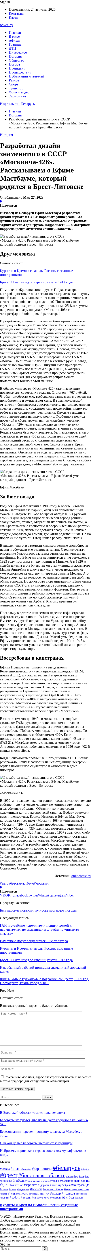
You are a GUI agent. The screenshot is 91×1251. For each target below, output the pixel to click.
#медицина (23, 1189)
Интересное (18, 52)
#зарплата (30, 1185)
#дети (4, 1185)
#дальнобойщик (70, 1180)
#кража (4, 1189)
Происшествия (20, 72)
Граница (15, 44)
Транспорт (17, 88)
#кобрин (65, 1185)
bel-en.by (6, 25)
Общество (16, 60)
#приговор (81, 1193)
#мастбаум (26, 883)
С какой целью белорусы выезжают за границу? (36, 1143)
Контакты (16, 13)
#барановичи (42, 1169)
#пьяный (4, 1197)
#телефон (55, 1197)
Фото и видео (19, 92)
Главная (15, 32)
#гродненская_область (37, 1180)
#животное (16, 1185)
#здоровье (43, 1185)
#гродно (54, 1180)
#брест (13, 883)
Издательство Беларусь (17, 104)
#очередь (34, 1194)
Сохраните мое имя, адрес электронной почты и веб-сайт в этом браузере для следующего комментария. (45, 1079)
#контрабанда (80, 1185)
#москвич (41, 883)
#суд (46, 1197)
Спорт (13, 84)
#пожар (55, 1193)
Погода (14, 64)
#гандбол (84, 1176)
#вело (69, 1176)
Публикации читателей (26, 76)
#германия (6, 1180)
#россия (26, 1197)
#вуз (76, 1176)
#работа (15, 1197)
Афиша (14, 40)
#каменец (55, 1185)
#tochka (5, 1169)
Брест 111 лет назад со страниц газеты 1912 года (36, 282)
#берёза (85, 1169)
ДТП (12, 48)
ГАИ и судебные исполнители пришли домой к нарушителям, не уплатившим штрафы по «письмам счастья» (39, 929)
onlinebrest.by (81, 876)
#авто (4, 883)
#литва (12, 1189)
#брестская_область (41, 1175)
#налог (3, 1193)
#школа (79, 1197)
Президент (17, 68)
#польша (68, 1193)
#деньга (85, 1180)
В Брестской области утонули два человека (32, 1112)
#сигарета (37, 1197)
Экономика (17, 96)
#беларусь (66, 1167)
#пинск (44, 1193)
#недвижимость (18, 1193)
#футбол (67, 1197)
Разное (14, 80)
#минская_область (53, 1189)
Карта (13, 17)
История (15, 56)
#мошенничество (76, 1189)
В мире (14, 36)
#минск (36, 1189)
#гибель (19, 1181)
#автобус (26, 1169)
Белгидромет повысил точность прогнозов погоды (38, 910)
